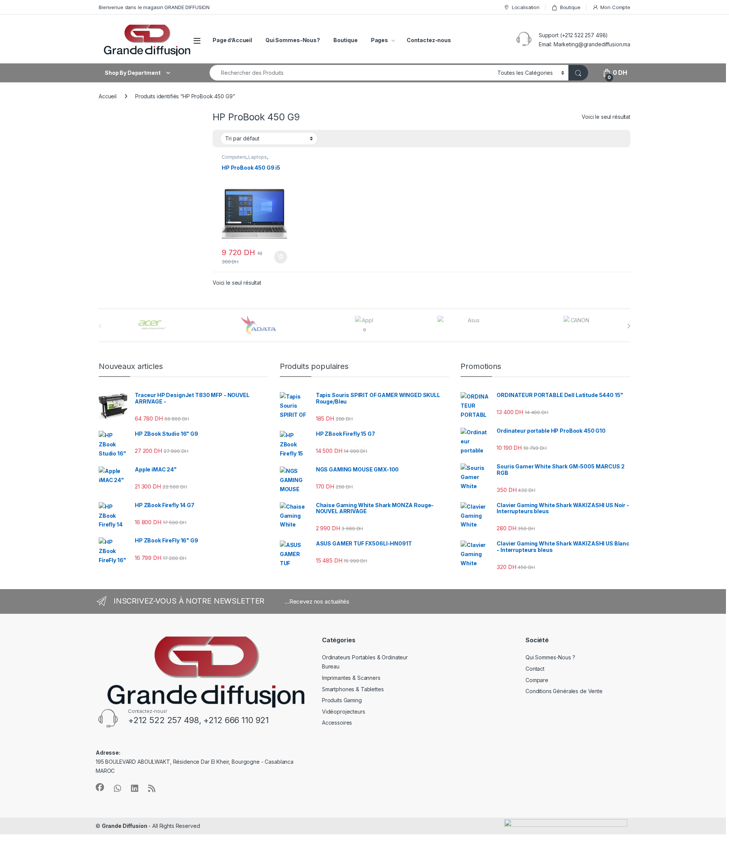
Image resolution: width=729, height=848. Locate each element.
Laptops (257, 157)
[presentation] (628, 326)
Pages (379, 40)
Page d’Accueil (232, 40)
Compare (536, 680)
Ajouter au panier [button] (278, 257)
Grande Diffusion (124, 826)
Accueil (108, 96)
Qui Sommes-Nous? (292, 40)
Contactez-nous (429, 40)
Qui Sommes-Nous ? (550, 657)
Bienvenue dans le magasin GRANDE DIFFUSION (154, 7)
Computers (234, 157)
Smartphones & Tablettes (353, 689)
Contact (534, 668)
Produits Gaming (342, 700)
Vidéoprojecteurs (343, 711)
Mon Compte (615, 7)
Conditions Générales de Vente (564, 691)
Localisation (526, 7)
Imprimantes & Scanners (351, 678)
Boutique (570, 7)
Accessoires (337, 722)
